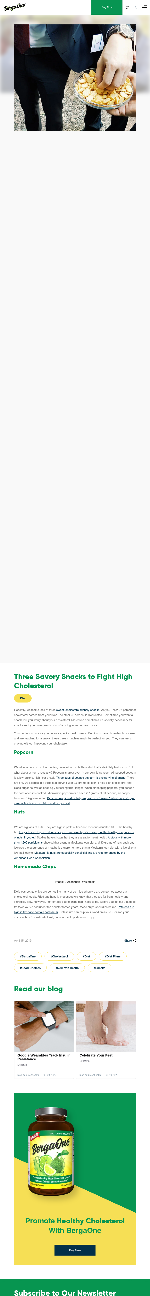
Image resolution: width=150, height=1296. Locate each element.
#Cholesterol (59, 956)
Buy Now (107, 7)
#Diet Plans (113, 956)
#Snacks (99, 968)
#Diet (86, 956)
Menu (144, 7)
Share (128, 940)
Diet (23, 698)
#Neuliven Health (67, 968)
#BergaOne (28, 956)
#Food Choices (30, 968)
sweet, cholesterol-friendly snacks (78, 710)
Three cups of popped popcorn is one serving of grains (90, 777)
